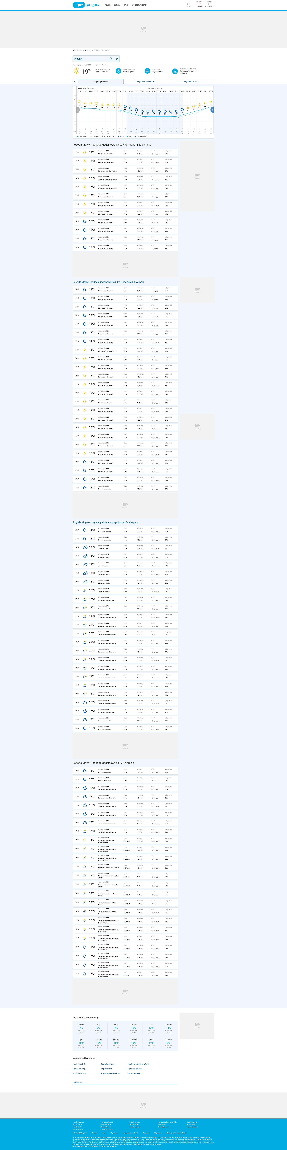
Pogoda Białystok (78, 1122)
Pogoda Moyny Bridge (79, 1064)
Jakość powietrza (139, 5)
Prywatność (114, 1133)
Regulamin (146, 1133)
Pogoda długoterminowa (146, 81)
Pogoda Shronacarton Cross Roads (138, 1064)
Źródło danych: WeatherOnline (176, 1133)
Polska (108, 5)
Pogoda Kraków (106, 1124)
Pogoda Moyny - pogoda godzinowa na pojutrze (98, 522)
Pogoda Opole (77, 1127)
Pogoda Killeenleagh (134, 1073)
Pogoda (93, 5)
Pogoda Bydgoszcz (107, 1122)
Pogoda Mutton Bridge (80, 1073)
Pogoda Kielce (77, 1124)
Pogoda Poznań (106, 1127)
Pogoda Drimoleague (107, 1064)
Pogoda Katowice (192, 1122)
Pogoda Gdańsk (134, 1122)
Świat (126, 5)
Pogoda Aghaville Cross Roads (110, 1073)
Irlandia (88, 50)
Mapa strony (158, 1133)
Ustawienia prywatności (130, 1133)
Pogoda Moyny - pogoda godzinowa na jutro (96, 282)
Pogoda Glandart (106, 1069)
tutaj (114, 1146)
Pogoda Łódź (162, 1124)
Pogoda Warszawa (192, 1127)
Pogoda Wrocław (78, 1129)
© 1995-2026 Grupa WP (80, 1133)
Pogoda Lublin (133, 1124)
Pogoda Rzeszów (134, 1127)
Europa (117, 5)
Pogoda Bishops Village (135, 1069)
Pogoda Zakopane (107, 1129)
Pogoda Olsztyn (191, 1124)
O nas (104, 1133)
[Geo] (117, 58)
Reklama (95, 1133)
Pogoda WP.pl (77, 50)
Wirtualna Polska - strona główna (79, 5)
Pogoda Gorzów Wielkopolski (167, 1122)
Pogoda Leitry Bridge (79, 1069)
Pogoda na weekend (191, 81)
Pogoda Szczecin (163, 1127)
